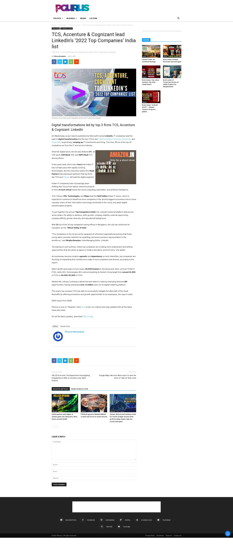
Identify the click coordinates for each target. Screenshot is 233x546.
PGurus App (88, 316)
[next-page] (57, 426)
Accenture (126, 139)
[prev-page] (53, 426)
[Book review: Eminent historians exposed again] (172, 51)
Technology (62, 25)
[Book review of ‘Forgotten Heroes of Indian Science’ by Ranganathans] (172, 71)
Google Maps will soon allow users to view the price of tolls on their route (117, 376)
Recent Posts (65, 326)
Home (54, 25)
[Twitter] (59, 61)
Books (83, 18)
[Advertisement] (137, 8)
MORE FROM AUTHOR (79, 389)
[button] (178, 18)
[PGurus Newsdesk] (58, 336)
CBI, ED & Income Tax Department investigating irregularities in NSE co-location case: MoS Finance (71, 378)
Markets (54, 411)
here (83, 307)
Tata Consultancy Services (109, 139)
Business (71, 18)
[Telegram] (65, 61)
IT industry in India (74, 25)
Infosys (66, 177)
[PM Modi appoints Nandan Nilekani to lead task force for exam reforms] (94, 403)
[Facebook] (54, 61)
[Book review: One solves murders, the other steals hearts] (151, 71)
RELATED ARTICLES (60, 389)
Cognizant (56, 142)
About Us (169, 535)
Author (55, 326)
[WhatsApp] (70, 61)
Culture (93, 18)
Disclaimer (160, 535)
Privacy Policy (150, 535)
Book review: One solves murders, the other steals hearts (150, 82)
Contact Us (177, 535)
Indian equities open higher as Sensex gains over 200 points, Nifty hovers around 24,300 (64, 416)
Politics (57, 18)
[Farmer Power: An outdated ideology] (151, 51)
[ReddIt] (76, 61)
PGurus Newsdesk (60, 56)
